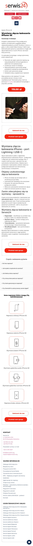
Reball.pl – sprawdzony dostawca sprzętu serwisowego (15, 485)
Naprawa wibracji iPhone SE (16, 315)
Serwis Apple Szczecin (10, 517)
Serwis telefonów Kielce (10, 519)
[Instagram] (16, 17)
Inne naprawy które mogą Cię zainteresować (16, 296)
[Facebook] (13, 17)
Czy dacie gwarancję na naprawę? (12, 283)
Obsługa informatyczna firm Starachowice (16, 515)
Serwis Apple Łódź (8, 538)
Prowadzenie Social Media (11, 471)
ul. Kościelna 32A (8, 437)
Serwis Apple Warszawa (10, 529)
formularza (10, 81)
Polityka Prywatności (9, 493)
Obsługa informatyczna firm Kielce (13, 510)
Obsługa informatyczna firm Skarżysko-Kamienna (15, 507)
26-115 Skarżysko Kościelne (11, 439)
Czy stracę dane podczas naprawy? (13, 278)
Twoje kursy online (8, 482)
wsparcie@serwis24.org (10, 454)
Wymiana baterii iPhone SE (16, 350)
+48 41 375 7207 (8, 449)
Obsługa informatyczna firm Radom (14, 513)
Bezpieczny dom (8, 466)
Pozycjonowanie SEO (9, 469)
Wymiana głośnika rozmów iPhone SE (16, 385)
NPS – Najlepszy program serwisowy (14, 475)
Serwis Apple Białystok (10, 524)
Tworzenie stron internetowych (12, 473)
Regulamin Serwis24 (9, 488)
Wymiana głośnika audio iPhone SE (16, 368)
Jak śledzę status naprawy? (10, 273)
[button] (17, 23)
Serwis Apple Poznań (9, 531)
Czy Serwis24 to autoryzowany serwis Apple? (16, 288)
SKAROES (6, 478)
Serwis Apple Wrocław (10, 526)
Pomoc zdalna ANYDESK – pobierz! (13, 495)
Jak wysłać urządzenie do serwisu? (13, 268)
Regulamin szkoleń (9, 491)
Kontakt (5, 498)
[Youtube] (19, 17)
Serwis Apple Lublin (9, 535)
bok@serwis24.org (8, 452)
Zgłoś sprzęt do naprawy (10, 480)
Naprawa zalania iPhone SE (16, 333)
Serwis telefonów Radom (10, 522)
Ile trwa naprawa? (8, 263)
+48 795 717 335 (7, 444)
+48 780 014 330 (8, 442)
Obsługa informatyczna (10, 464)
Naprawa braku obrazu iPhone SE (16, 403)
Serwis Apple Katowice (10, 533)
